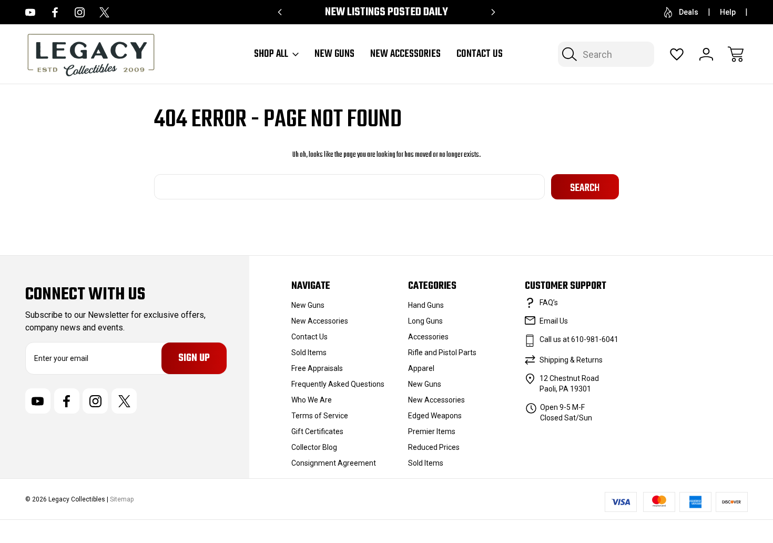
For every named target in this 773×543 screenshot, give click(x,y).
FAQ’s (549, 302)
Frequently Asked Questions (337, 384)
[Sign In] (706, 54)
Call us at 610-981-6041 (579, 339)
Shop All (271, 54)
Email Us (554, 321)
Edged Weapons (435, 415)
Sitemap (122, 499)
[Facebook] (55, 12)
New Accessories (405, 54)
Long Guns (425, 321)
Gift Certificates (317, 431)
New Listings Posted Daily (386, 12)
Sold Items (309, 352)
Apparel (421, 368)
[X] (104, 12)
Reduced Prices (434, 447)
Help (728, 12)
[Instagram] (80, 12)
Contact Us (479, 54)
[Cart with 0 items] (736, 54)
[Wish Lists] (677, 54)
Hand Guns (426, 305)
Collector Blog (314, 447)
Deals (688, 12)
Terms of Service (319, 415)
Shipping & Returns (571, 360)
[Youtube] (30, 12)
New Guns (334, 54)
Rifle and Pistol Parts (442, 352)
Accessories (428, 337)
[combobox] (606, 54)
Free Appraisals (317, 368)
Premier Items (431, 431)
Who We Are (311, 400)
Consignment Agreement (333, 463)
